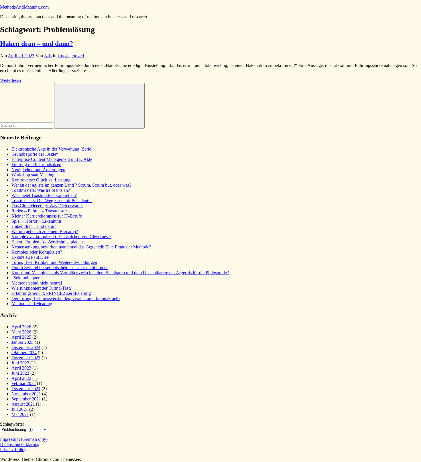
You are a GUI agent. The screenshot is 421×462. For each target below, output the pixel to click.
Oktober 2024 (24, 352)
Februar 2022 (23, 383)
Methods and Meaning (31, 303)
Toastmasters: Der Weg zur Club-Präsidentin (51, 200)
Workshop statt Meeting (32, 174)
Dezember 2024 (25, 347)
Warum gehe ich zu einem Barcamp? (44, 231)
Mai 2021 (20, 414)
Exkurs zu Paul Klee (30, 257)
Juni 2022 (20, 373)
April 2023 (21, 368)
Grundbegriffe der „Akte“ (34, 154)
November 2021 (26, 393)
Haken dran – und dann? (36, 43)
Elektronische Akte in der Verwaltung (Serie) (52, 149)
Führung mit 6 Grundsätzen (36, 164)
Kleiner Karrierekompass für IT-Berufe (46, 216)
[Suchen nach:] (27, 125)
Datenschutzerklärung (20, 444)
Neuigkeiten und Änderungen (38, 169)
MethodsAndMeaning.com (24, 7)
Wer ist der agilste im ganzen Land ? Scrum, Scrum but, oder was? (71, 185)
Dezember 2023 (25, 357)
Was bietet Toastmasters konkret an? (44, 195)
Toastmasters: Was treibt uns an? (40, 190)
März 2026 (21, 331)
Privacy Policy (13, 449)
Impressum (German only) (24, 439)
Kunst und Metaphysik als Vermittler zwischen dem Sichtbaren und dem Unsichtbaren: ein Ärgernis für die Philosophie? (120, 272)
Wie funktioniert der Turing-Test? (41, 288)
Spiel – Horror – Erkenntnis (36, 221)
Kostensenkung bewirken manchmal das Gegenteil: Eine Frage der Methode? (81, 246)
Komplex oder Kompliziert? (36, 252)
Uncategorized (71, 55)
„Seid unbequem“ (27, 277)
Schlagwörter (12, 424)
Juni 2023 (20, 362)
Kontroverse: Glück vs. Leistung (40, 179)
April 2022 (21, 378)
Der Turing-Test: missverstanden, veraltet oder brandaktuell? (65, 298)
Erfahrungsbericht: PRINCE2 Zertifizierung (51, 293)
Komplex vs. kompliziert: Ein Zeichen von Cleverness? (61, 236)
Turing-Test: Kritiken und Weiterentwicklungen (54, 262)
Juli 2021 (19, 409)
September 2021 (26, 398)
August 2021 (23, 404)
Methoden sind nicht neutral (36, 283)
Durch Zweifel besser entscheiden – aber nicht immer (59, 267)
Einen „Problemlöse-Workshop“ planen (47, 241)
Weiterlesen (10, 80)
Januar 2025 (22, 342)
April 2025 (21, 337)
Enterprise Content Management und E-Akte (51, 159)
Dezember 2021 (25, 388)
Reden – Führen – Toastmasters (39, 210)
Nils (48, 55)
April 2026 (21, 326)
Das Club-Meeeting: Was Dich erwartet (47, 205)
